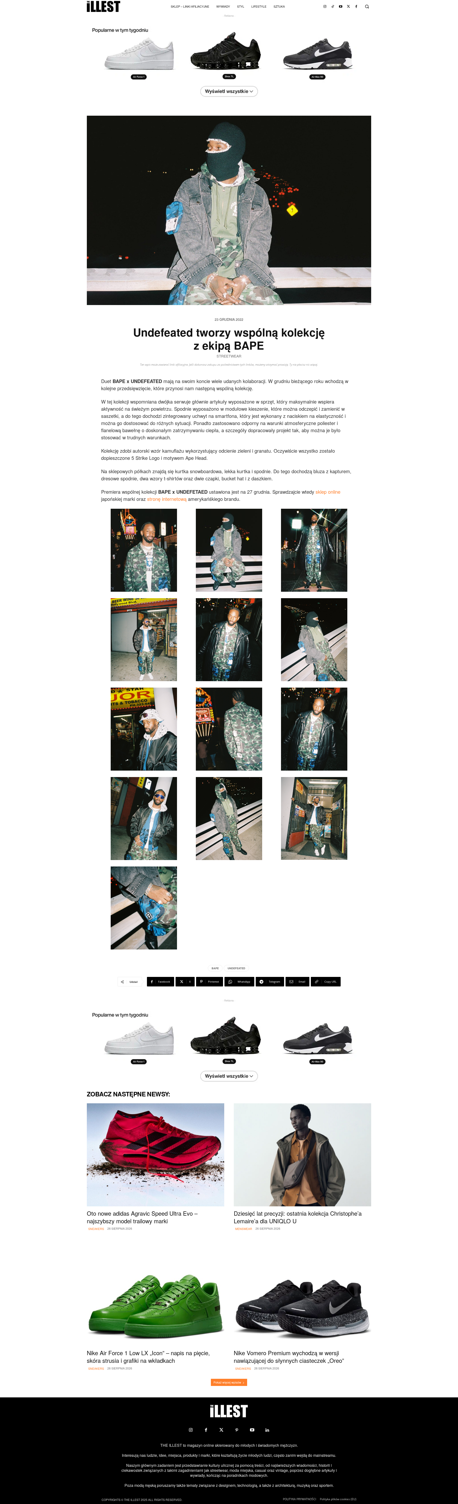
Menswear (243, 1229)
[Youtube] (340, 6)
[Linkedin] (267, 1430)
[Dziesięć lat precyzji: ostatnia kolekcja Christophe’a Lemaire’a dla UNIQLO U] (302, 1154)
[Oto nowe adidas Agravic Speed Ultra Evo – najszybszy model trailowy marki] (155, 1154)
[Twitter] (348, 6)
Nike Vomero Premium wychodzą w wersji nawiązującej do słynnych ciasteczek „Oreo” (289, 1356)
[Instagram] (325, 6)
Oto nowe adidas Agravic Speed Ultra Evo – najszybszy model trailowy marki (142, 1217)
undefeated (236, 968)
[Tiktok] (332, 6)
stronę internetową (167, 498)
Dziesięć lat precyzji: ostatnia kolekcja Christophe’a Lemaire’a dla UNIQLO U (298, 1217)
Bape (215, 968)
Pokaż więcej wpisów (227, 1382)
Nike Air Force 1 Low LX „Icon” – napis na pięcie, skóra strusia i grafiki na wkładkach (148, 1356)
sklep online (328, 491)
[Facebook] (356, 6)
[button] (367, 6)
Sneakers (96, 1229)
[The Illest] (103, 6)
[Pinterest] (237, 1430)
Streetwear (229, 356)
